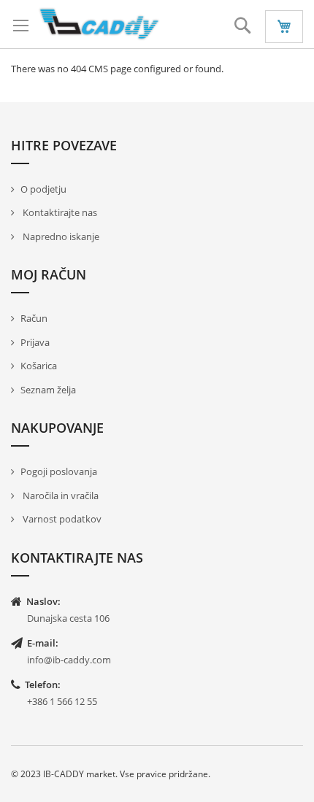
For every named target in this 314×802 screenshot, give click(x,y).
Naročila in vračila (59, 495)
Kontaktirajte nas (58, 212)
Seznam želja (48, 389)
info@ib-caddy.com (69, 659)
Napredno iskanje (59, 236)
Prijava (35, 342)
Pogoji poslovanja (58, 471)
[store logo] (99, 24)
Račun (33, 318)
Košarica (38, 365)
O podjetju (43, 189)
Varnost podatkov (61, 518)
